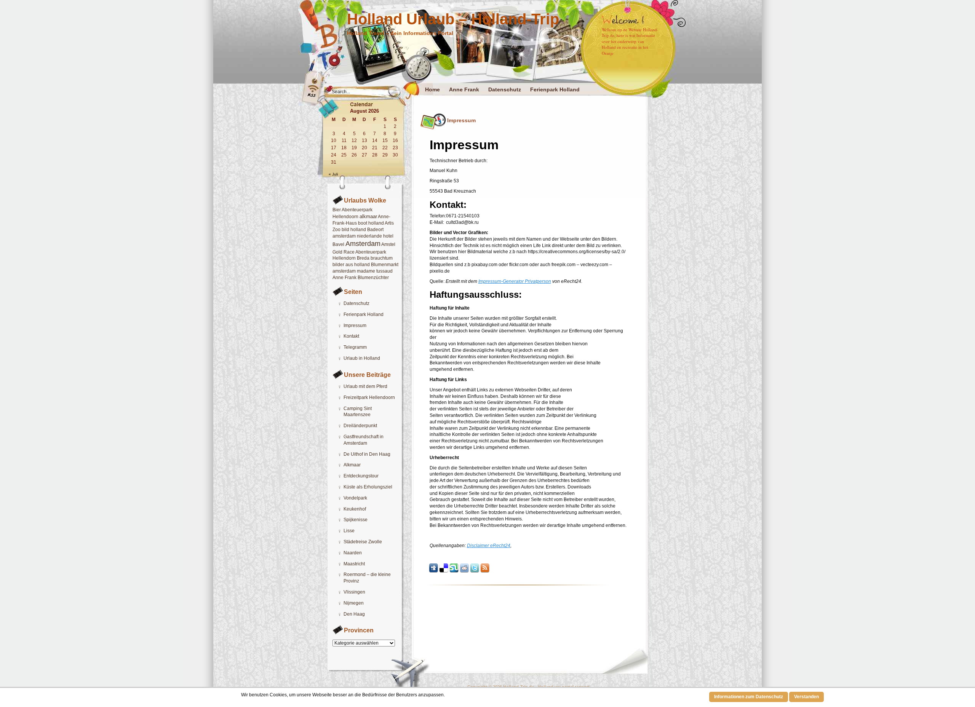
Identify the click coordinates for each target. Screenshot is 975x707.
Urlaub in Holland (362, 358)
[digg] (433, 571)
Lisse (349, 530)
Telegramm (355, 347)
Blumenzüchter (373, 277)
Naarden (353, 552)
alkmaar (368, 216)
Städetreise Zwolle (363, 541)
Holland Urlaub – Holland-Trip (453, 19)
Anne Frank (464, 89)
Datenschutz (504, 89)
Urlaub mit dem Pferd (365, 386)
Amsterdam (362, 243)
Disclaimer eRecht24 (488, 545)
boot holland (371, 223)
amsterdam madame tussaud (362, 271)
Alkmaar (352, 465)
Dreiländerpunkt (360, 425)
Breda (363, 258)
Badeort (375, 229)
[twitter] (474, 571)
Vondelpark (355, 498)
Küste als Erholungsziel (368, 487)
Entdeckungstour (361, 476)
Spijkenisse (356, 519)
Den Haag (354, 614)
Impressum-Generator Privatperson (514, 281)
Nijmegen (354, 603)
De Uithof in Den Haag (367, 454)
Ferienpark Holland (555, 89)
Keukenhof (355, 509)
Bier (336, 209)
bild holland (354, 229)
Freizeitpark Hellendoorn (369, 397)
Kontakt (351, 336)
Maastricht (354, 564)
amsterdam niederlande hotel (362, 236)
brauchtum (382, 258)
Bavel (338, 244)
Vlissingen (354, 592)
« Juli (333, 174)
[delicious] (443, 571)
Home (432, 89)
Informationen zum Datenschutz (748, 696)
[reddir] (464, 571)
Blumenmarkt (384, 264)
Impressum (355, 325)
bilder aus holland (351, 264)
